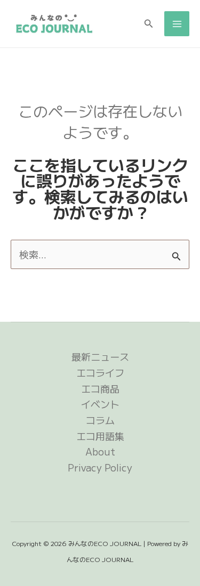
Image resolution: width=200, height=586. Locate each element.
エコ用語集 (100, 436)
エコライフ (100, 372)
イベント (100, 404)
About (100, 451)
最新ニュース (100, 356)
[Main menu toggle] (176, 23)
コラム (100, 420)
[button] (149, 24)
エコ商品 (100, 388)
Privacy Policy (100, 467)
